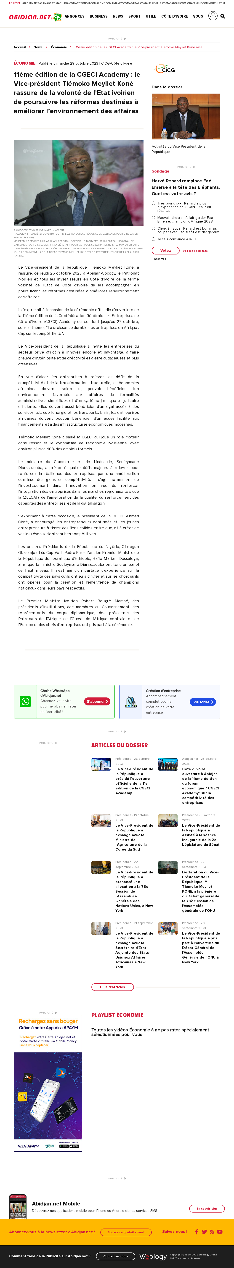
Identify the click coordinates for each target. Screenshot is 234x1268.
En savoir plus (207, 1208)
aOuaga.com (66, 3)
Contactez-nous (115, 1256)
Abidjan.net (30, 3)
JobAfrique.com (197, 3)
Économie (59, 47)
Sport (134, 16)
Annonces (75, 16)
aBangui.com (177, 3)
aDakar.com (137, 3)
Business (99, 16)
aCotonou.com (85, 3)
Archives (160, 259)
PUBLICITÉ (116, 39)
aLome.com (104, 3)
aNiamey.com (120, 3)
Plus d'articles (112, 987)
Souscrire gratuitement (126, 1232)
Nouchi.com (216, 3)
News (118, 16)
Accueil (20, 47)
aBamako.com (48, 3)
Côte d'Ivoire (174, 16)
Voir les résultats (195, 251)
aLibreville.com (157, 3)
